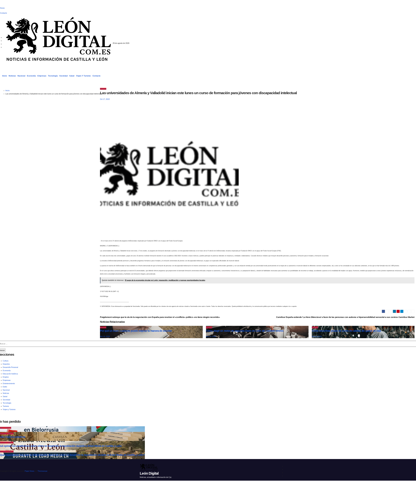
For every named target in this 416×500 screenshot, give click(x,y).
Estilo (5, 387)
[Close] (4, 486)
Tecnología (53, 76)
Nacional (21, 76)
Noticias (12, 76)
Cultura (5, 361)
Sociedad (63, 76)
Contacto (3, 13)
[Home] (0, 76)
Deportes (6, 364)
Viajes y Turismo (83, 76)
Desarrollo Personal (10, 367)
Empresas (41, 76)
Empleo (6, 377)
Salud (71, 76)
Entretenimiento (9, 383)
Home (2, 8)
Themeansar (42, 471)
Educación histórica (10, 374)
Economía (31, 76)
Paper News (29, 471)
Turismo (6, 406)
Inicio (4, 76)
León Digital (13, 65)
